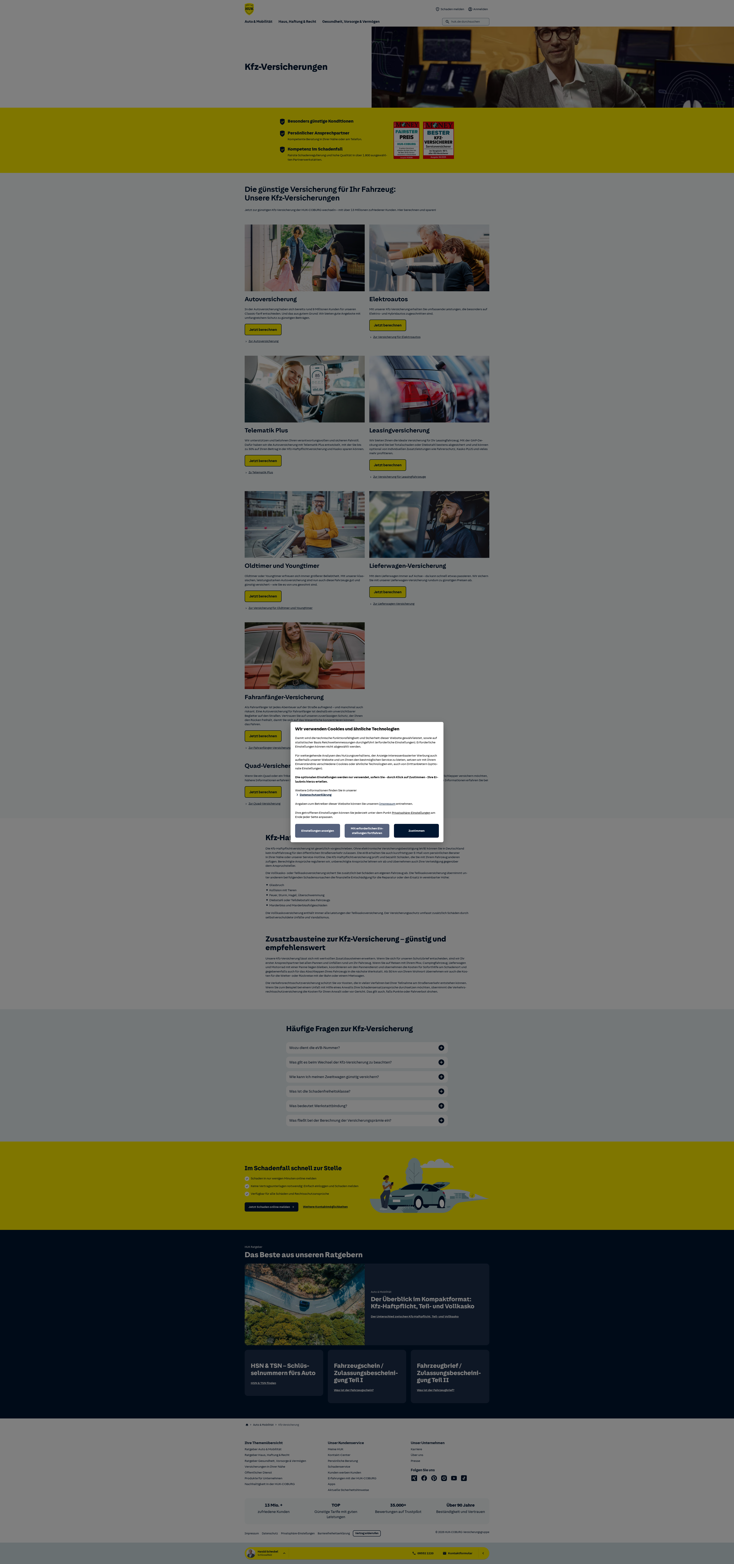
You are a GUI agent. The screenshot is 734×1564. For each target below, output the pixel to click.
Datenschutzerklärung (315, 795)
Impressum (387, 804)
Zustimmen (416, 830)
